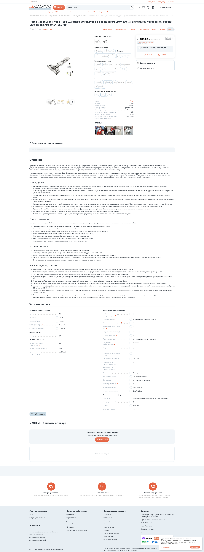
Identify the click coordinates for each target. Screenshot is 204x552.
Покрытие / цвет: (100, 36)
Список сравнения (109, 521)
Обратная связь (71, 518)
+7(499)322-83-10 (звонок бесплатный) (153, 520)
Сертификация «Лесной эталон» (76, 530)
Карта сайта (70, 524)
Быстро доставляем (51, 493)
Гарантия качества (102, 493)
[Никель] (98, 41)
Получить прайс (108, 536)
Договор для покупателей (37, 540)
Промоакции (43, 12)
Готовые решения (113, 12)
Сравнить (164, 55)
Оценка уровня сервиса (111, 533)
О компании (70, 514)
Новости (83, 12)
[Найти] (132, 7)
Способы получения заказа (112, 524)
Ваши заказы (107, 514)
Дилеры (68, 521)
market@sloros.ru (146, 526)
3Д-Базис (58, 12)
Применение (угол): (101, 47)
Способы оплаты (108, 527)
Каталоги (65, 12)
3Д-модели (70, 527)
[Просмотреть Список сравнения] (138, 7)
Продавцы (151, 2)
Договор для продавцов (37, 537)
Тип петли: (98, 79)
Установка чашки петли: (103, 61)
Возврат (106, 530)
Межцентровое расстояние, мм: (105, 91)
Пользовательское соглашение (39, 529)
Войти (31, 514)
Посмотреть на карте (147, 529)
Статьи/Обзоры (93, 12)
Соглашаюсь (195, 547)
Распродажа (33, 12)
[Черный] (105, 41)
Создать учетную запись (37, 518)
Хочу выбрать (165, 547)
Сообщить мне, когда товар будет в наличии (153, 49)
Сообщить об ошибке (110, 539)
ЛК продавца (161, 2)
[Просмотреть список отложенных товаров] (143, 7)
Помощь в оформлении (153, 493)
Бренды (50, 12)
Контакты (170, 2)
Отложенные (107, 518)
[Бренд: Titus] (168, 38)
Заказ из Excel (74, 12)
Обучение (102, 12)
